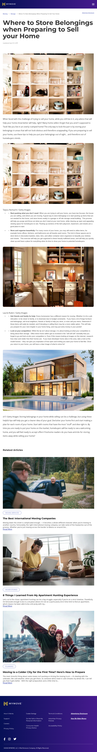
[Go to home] (9, 4)
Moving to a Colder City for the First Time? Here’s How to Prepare (44, 672)
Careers (6, 723)
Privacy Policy (9, 728)
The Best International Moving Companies (29, 518)
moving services (12, 513)
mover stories (11, 590)
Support (7, 718)
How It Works (8, 713)
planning (9, 666)
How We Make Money (78, 718)
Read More (7, 529)
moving (5, 14)
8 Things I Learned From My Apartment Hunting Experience (40, 595)
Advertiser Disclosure (88, 13)
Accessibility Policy (55, 726)
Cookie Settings (31, 713)
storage (13, 14)
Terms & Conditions (55, 713)
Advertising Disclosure (79, 713)
